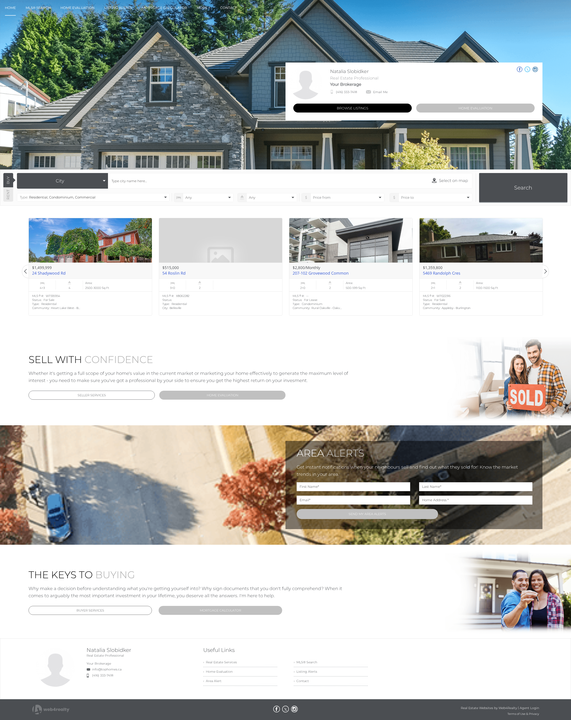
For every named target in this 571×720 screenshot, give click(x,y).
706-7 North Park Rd (442, 273)
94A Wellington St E (311, 273)
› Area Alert (212, 681)
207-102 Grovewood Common (60, 273)
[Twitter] (285, 709)
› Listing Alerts (305, 672)
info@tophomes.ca (107, 669)
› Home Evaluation (218, 672)
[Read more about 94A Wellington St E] (350, 266)
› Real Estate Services (220, 662)
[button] (25, 271)
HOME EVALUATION (475, 108)
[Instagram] (294, 709)
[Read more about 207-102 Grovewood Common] (90, 266)
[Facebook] (276, 709)
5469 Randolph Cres (181, 273)
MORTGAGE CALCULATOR (220, 610)
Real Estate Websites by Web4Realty (489, 708)
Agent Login (529, 708)
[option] (90, 267)
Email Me (380, 92)
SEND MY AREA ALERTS (367, 514)
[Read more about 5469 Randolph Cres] (220, 266)
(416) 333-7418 (346, 92)
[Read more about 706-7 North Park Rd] (481, 266)
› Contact (301, 681)
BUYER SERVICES (90, 610)
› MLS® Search (305, 662)
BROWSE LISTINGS (352, 108)
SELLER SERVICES (92, 395)
